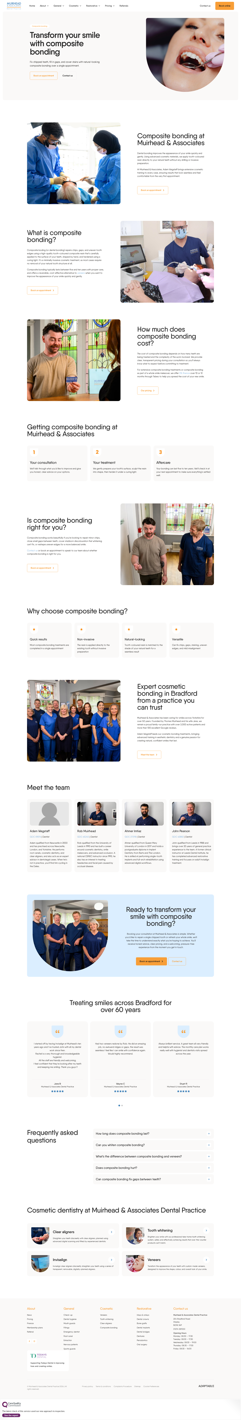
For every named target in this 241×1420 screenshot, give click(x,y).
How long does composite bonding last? (122, 1133)
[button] (119, 1105)
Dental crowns (143, 1319)
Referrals (124, 5)
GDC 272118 (130, 836)
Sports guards (69, 1349)
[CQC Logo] (11, 1407)
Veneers (103, 1315)
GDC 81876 (35, 836)
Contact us (205, 5)
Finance (30, 1323)
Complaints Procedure (123, 1386)
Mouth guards (69, 1323)
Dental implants (143, 1327)
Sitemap (137, 1386)
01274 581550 (179, 1329)
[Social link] (29, 1341)
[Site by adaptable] (206, 1386)
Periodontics (142, 1340)
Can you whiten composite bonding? (120, 1145)
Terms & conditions (103, 1386)
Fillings (66, 1327)
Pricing (30, 1319)
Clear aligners (106, 1323)
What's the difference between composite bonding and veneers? (139, 1156)
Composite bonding (108, 1327)
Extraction (68, 1340)
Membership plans (35, 1327)
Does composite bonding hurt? (116, 1168)
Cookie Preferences (151, 1386)
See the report (11, 1415)
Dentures (140, 1336)
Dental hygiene (70, 1319)
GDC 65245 (83, 836)
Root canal (68, 1336)
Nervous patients (71, 1344)
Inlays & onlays (143, 1315)
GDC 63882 (178, 836)
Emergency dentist (71, 1332)
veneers (81, 273)
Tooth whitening (106, 1319)
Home (32, 5)
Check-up (68, 1315)
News (29, 1315)
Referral (30, 1332)
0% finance (184, 373)
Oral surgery (142, 1344)
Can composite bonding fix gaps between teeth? (128, 1179)
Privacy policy (87, 1386)
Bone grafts (142, 1323)
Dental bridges (143, 1332)
